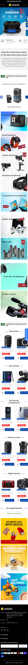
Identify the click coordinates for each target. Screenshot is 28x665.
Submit (23, 646)
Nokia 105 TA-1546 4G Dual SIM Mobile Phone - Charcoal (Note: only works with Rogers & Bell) (8, 422)
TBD (7, 619)
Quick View (9, 358)
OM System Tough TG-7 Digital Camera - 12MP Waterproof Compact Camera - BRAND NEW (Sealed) (7, 492)
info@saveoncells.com (11, 622)
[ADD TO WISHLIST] (3, 358)
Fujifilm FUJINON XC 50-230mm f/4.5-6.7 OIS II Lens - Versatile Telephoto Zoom (8, 350)
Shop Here (14, 31)
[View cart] (26, 4)
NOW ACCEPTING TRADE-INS (14, 1)
